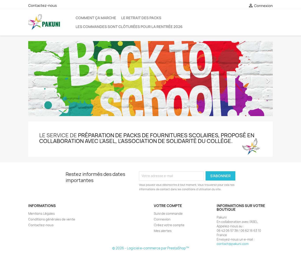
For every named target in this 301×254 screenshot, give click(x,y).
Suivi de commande (168, 213)
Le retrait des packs (141, 17)
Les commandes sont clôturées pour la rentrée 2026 (129, 26)
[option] (150, 78)
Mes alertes (163, 231)
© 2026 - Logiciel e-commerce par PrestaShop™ (150, 248)
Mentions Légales (41, 213)
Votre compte (168, 205)
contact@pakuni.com (233, 244)
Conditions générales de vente (51, 219)
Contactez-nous (42, 5)
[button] (46, 78)
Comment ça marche (96, 17)
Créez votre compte (169, 225)
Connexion (162, 219)
